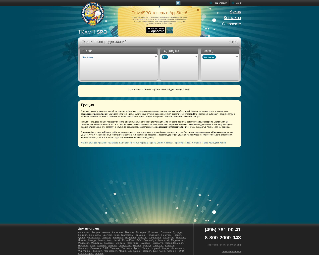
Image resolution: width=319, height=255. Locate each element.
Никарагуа (157, 243)
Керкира (144, 143)
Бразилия (165, 232)
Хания (223, 143)
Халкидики (214, 143)
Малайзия (83, 243)
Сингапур (83, 248)
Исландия (168, 237)
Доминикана (93, 237)
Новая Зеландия (174, 243)
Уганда (146, 248)
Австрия (96, 232)
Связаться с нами (231, 251)
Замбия (106, 237)
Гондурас (166, 235)
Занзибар (118, 237)
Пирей (188, 143)
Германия (140, 235)
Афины (84, 143)
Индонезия (155, 237)
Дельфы (93, 143)
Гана (116, 235)
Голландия (153, 235)
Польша (112, 245)
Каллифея (124, 143)
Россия (137, 245)
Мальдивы (96, 243)
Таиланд (114, 248)
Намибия (145, 243)
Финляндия (84, 251)
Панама (101, 245)
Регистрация (220, 2)
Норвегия (83, 245)
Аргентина (117, 232)
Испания (180, 237)
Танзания (126, 248)
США (105, 248)
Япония (99, 253)
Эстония (171, 251)
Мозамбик (132, 243)
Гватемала (127, 235)
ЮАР (180, 251)
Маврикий (163, 240)
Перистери (179, 143)
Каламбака (113, 143)
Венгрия (82, 235)
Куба (139, 240)
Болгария (141, 232)
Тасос (205, 143)
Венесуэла (95, 235)
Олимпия (161, 143)
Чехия (122, 251)
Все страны (88, 57)
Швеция (147, 251)
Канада (92, 240)
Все (164, 57)
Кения (101, 240)
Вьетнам (107, 235)
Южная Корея (85, 253)
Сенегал (169, 245)
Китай (117, 240)
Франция (97, 251)
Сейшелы (158, 245)
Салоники (197, 143)
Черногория (110, 251)
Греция (177, 235)
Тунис (137, 248)
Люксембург (150, 240)
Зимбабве (130, 237)
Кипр (109, 240)
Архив (235, 11)
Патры (169, 143)
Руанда (147, 245)
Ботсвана (153, 232)
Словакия (95, 248)
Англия (106, 232)
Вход (238, 2)
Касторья (134, 143)
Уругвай (156, 248)
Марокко (109, 243)
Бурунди (177, 232)
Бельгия (129, 232)
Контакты (232, 17)
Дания (81, 237)
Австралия (84, 232)
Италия (82, 240)
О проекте (231, 24)
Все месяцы (209, 57)
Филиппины (177, 248)
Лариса (152, 143)
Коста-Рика (128, 240)
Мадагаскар (177, 240)
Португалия (125, 245)
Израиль (142, 237)
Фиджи (165, 248)
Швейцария (134, 251)
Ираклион (102, 143)
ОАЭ (92, 245)
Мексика (120, 243)
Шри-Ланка (159, 251)
